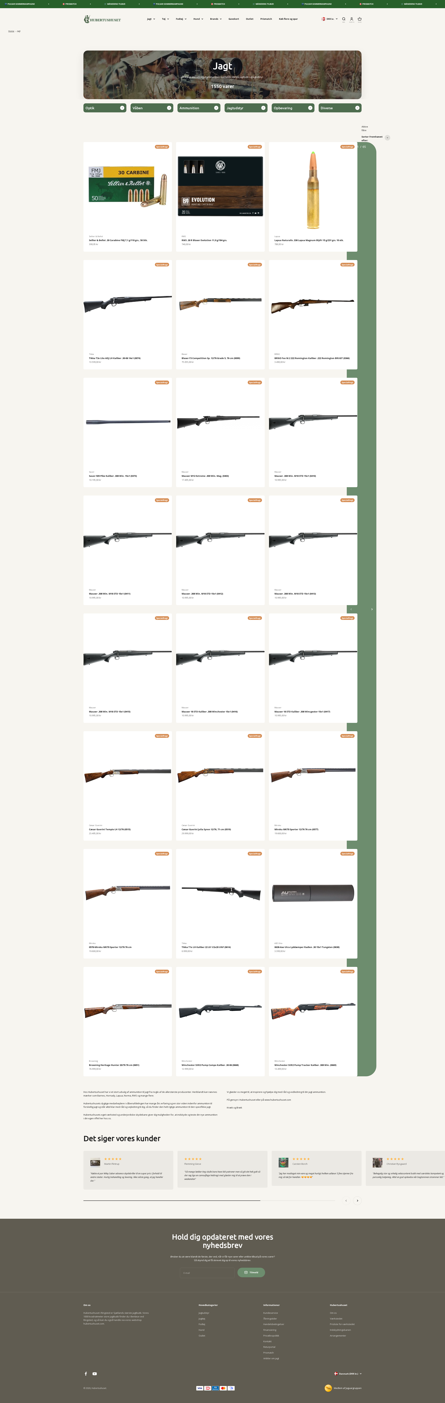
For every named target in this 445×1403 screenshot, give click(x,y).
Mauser (185, 472)
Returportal (269, 1346)
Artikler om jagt (271, 1358)
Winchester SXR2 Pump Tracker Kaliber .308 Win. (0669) (305, 1065)
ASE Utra (278, 943)
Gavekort (234, 18)
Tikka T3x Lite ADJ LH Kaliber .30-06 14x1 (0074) (114, 358)
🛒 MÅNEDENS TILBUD (38, 4)
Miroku (277, 825)
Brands (214, 18)
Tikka (91, 354)
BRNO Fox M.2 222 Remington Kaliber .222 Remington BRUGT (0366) (312, 358)
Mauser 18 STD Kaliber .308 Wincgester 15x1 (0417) (302, 711)
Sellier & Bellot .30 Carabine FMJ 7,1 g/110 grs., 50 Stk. (118, 240)
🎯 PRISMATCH (141, 4)
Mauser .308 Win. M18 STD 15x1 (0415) (109, 711)
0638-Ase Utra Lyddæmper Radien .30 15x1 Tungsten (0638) (306, 947)
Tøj (163, 18)
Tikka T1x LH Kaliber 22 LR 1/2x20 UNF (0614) (206, 947)
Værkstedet (336, 1318)
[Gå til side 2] (371, 609)
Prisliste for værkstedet (342, 1324)
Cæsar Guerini (95, 825)
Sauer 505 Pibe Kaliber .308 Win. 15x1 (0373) (113, 475)
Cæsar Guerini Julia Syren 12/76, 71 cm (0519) (206, 829)
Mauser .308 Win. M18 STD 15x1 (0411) (109, 593)
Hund (196, 18)
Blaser (184, 354)
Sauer (91, 472)
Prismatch (266, 18)
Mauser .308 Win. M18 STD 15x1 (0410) (295, 475)
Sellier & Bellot (96, 236)
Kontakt (267, 1341)
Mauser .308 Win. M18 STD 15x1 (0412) (202, 593)
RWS (184, 236)
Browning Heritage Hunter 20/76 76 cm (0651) (114, 1065)
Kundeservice (270, 1312)
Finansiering (269, 1329)
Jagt (149, 18)
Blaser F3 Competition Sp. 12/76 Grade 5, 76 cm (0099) (211, 358)
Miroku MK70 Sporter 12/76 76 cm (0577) (296, 829)
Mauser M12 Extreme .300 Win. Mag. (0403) (205, 475)
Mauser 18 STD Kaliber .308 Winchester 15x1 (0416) (210, 711)
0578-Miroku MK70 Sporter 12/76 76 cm (110, 947)
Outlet (249, 18)
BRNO (277, 354)
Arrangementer (338, 1335)
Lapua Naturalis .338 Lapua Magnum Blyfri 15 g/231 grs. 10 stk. (309, 240)
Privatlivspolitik (271, 1335)
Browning (93, 1061)
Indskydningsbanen (340, 1329)
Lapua (277, 236)
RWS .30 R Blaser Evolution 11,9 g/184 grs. (204, 240)
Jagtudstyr (204, 1312)
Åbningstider (270, 1318)
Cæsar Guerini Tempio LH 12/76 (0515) (110, 829)
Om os (333, 1312)
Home (11, 31)
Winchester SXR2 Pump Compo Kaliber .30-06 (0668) (210, 1065)
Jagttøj (202, 1318)
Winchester (187, 1061)
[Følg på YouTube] (94, 1373)
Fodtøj (179, 18)
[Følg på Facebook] (85, 1373)
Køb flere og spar (288, 18)
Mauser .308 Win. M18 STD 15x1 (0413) (295, 593)
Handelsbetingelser (273, 1324)
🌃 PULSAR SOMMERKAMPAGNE (91, 4)
